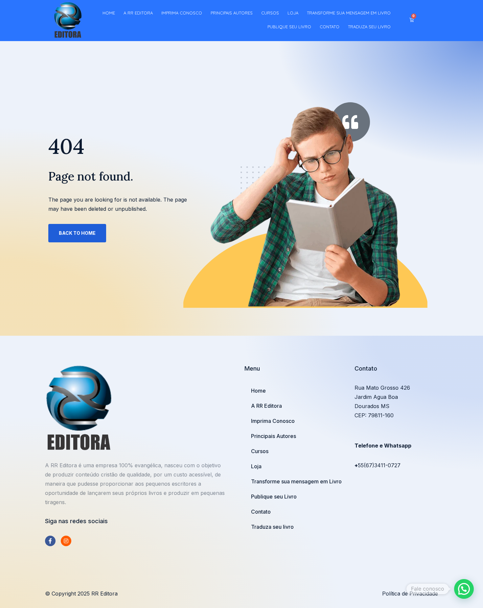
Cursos (270, 12)
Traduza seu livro (369, 26)
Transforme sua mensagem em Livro (349, 12)
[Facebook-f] (50, 541)
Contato (329, 26)
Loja (293, 12)
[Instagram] (66, 541)
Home (109, 12)
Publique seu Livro (289, 26)
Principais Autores (232, 12)
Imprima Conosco (181, 12)
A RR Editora (138, 12)
